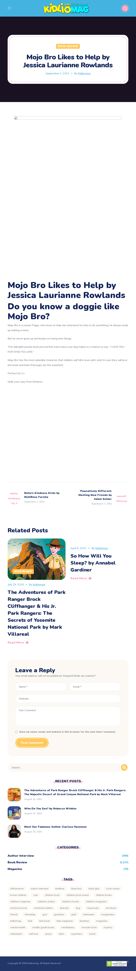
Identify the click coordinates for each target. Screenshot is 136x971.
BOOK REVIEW (113, 888)
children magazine (20, 901)
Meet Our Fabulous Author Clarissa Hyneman (55, 827)
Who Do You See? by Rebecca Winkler (50, 808)
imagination (107, 914)
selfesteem (16, 933)
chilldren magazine (96, 901)
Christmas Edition (43, 907)
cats (35, 895)
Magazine (15, 869)
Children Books (104, 895)
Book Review (68, 46)
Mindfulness (67, 927)
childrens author (46, 901)
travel (92, 933)
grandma (59, 914)
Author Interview (21, 856)
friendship (30, 914)
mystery (108, 927)
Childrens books (70, 901)
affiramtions (17, 888)
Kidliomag (84, 73)
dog (78, 907)
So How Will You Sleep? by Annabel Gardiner (93, 563)
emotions (111, 907)
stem (61, 933)
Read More (16, 643)
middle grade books (43, 927)
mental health (17, 927)
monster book (89, 927)
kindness (84, 920)
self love (33, 933)
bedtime (59, 888)
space (48, 933)
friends (14, 914)
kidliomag (15, 920)
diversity (64, 907)
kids (30, 920)
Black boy (76, 888)
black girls (94, 888)
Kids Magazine (65, 920)
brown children (18, 895)
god (44, 914)
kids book (44, 920)
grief (73, 914)
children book (52, 895)
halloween (88, 914)
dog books (93, 907)
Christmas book (18, 907)
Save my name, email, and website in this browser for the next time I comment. (67, 731)
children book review (78, 895)
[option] (36, 593)
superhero (76, 933)
